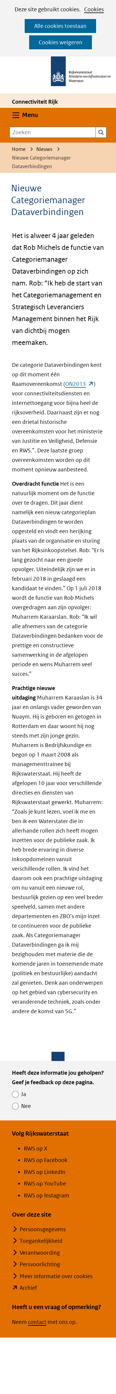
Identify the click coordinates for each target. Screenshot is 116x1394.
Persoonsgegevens (43, 1229)
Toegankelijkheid (41, 1240)
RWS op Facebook (46, 1160)
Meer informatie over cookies (56, 1276)
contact (37, 1322)
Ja (23, 1094)
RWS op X (35, 1148)
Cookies (94, 9)
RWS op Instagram (46, 1195)
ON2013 (79, 384)
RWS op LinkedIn (44, 1172)
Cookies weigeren (60, 42)
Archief (28, 1287)
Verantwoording (40, 1252)
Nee (26, 1106)
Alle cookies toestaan (60, 26)
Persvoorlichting (40, 1264)
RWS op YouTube (45, 1183)
